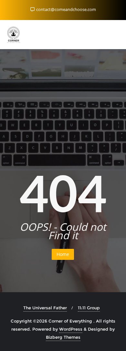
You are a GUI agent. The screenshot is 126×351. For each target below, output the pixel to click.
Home (63, 254)
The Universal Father (45, 307)
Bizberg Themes (63, 337)
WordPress (70, 329)
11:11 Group (89, 307)
